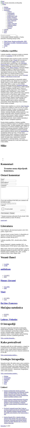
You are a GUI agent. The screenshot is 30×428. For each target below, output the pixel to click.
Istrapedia (3, 426)
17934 (5, 46)
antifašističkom (24, 131)
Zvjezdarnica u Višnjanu (18, 402)
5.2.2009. (6, 264)
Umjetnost (10, 22)
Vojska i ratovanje (12, 23)
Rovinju (26, 106)
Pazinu (23, 61)
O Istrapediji (7, 8)
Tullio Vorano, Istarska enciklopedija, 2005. (15, 41)
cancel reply (4, 220)
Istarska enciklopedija (9, 390)
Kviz (5, 32)
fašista (14, 61)
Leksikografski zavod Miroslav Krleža (18, 392)
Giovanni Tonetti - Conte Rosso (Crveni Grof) (14, 75)
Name (2, 179)
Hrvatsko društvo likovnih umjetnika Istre (16, 400)
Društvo (9, 11)
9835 (5, 277)
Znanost (9, 28)
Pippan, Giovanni (8, 280)
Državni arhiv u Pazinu (14, 395)
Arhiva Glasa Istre (9, 423)
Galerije (6, 29)
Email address (5, 182)
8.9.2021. (6, 314)
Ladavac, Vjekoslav (9, 319)
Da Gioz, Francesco (9, 303)
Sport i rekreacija (11, 20)
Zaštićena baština (11, 25)
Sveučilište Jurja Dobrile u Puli (12, 413)
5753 (5, 316)
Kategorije (7, 10)
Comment (3, 185)
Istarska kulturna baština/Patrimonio (13, 399)
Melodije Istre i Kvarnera (20, 421)
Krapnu (3, 67)
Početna (6, 7)
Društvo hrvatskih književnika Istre (13, 393)
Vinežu (15, 60)
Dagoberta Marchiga (22, 85)
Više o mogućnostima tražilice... (9, 355)
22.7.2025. (7, 298)
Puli (22, 106)
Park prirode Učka (13, 418)
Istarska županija (8, 417)
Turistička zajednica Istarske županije (16, 411)
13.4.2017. (7, 275)
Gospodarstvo (11, 14)
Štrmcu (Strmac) (14, 67)
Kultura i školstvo (12, 17)
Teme (5, 31)
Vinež (3, 292)
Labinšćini (9, 56)
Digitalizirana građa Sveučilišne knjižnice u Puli (16, 396)
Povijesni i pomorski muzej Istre (12, 408)
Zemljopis (10, 26)
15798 (5, 265)
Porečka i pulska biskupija (11, 404)
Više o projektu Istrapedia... (8, 338)
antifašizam (6, 269)
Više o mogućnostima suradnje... (9, 373)
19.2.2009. (7, 287)
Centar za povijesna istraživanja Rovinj (15, 409)
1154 (5, 299)
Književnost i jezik (12, 16)
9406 (5, 288)
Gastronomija (10, 13)
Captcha (3, 205)
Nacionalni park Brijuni (16, 420)
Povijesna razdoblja (12, 19)
